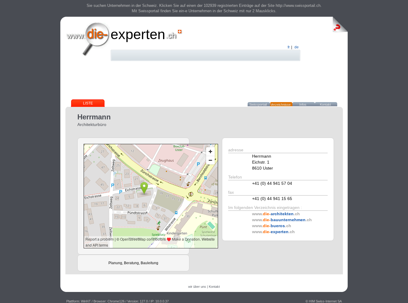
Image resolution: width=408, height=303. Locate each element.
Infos (302, 104)
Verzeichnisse (280, 104)
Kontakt (325, 104)
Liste (88, 103)
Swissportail (258, 104)
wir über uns (197, 286)
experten (138, 34)
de (297, 47)
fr (289, 47)
